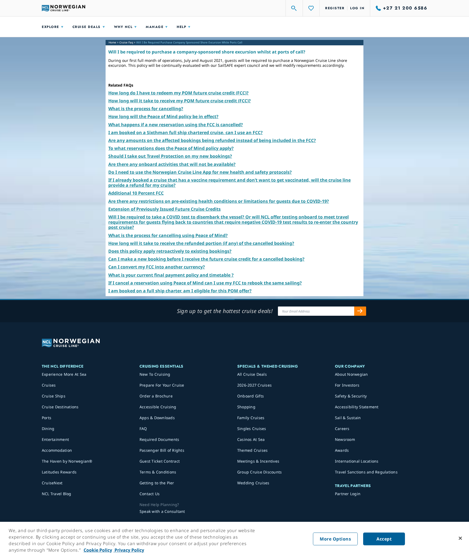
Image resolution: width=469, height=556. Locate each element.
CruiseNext (52, 482)
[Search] (294, 8)
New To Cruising (155, 374)
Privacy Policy (128, 550)
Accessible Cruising (158, 406)
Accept (384, 539)
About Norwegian (351, 374)
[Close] (460, 538)
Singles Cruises (251, 428)
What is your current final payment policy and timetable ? (171, 275)
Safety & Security (351, 396)
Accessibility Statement (357, 406)
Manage (154, 27)
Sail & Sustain (348, 417)
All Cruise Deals (252, 374)
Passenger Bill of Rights (162, 450)
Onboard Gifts (250, 396)
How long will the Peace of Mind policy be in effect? (163, 116)
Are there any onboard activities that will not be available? (172, 164)
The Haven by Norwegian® (67, 461)
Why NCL (123, 27)
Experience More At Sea (64, 374)
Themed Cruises (252, 450)
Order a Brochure (156, 396)
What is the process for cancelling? (145, 109)
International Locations (357, 461)
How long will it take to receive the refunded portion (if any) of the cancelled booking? (201, 243)
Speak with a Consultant (162, 511)
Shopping (246, 406)
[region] (234, 539)
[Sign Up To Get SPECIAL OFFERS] (360, 311)
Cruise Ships (53, 396)
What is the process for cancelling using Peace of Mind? (168, 235)
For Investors (347, 385)
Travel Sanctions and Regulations (366, 472)
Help (181, 27)
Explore (50, 27)
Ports (46, 417)
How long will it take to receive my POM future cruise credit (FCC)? (179, 101)
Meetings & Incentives (258, 461)
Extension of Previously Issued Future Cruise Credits (164, 209)
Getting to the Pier (157, 482)
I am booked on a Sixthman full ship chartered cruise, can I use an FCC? (185, 132)
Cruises (49, 385)
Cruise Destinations (60, 406)
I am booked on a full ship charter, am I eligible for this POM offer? (180, 291)
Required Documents (159, 439)
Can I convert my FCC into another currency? (156, 267)
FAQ (143, 428)
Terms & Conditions (158, 472)
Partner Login (347, 493)
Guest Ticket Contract (160, 461)
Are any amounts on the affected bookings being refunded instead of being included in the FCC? (212, 140)
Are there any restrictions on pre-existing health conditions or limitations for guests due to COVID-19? (218, 201)
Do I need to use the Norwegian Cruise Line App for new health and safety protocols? (200, 172)
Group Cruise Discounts (259, 472)
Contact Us (150, 493)
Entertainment (55, 439)
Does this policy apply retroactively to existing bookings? (170, 251)
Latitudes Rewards (59, 472)
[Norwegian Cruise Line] (63, 8)
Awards (342, 450)
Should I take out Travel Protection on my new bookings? (170, 156)
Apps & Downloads (157, 417)
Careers (342, 428)
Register (334, 8)
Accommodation (57, 450)
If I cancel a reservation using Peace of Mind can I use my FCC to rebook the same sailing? (205, 283)
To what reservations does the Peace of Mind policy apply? (171, 148)
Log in (357, 8)
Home (112, 42)
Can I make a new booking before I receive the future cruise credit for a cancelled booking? (206, 259)
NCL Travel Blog (56, 493)
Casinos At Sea (251, 439)
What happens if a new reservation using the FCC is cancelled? (175, 125)
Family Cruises (251, 417)
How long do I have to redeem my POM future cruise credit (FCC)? (178, 93)
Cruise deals (86, 27)
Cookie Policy (98, 550)
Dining (48, 428)
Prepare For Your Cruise (162, 385)
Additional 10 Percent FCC (136, 193)
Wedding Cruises (253, 482)
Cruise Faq (126, 42)
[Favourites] (311, 8)
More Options (335, 539)
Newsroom (345, 439)
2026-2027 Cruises (254, 385)
